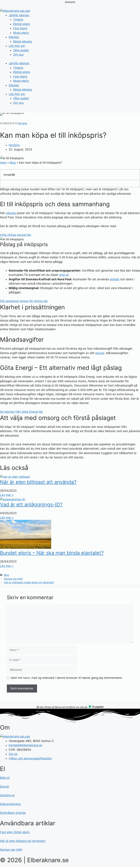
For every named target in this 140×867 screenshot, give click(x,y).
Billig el (5, 778)
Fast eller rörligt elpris (15, 832)
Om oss (18, 54)
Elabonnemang (10, 804)
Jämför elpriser (19, 15)
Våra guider (21, 50)
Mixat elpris (21, 32)
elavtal (99, 353)
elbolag (11, 213)
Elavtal (4, 786)
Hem (3, 162)
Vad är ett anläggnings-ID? (31, 504)
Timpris (18, 19)
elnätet (114, 279)
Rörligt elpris (21, 24)
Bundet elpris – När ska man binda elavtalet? (52, 553)
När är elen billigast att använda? (38, 482)
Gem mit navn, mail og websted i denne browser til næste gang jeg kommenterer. (67, 677)
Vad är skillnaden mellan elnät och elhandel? (29, 582)
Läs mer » (6, 495)
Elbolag (14, 37)
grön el (64, 275)
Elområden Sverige (13, 813)
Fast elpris (20, 28)
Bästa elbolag (22, 41)
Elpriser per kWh (13, 578)
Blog (13, 162)
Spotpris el (7, 795)
